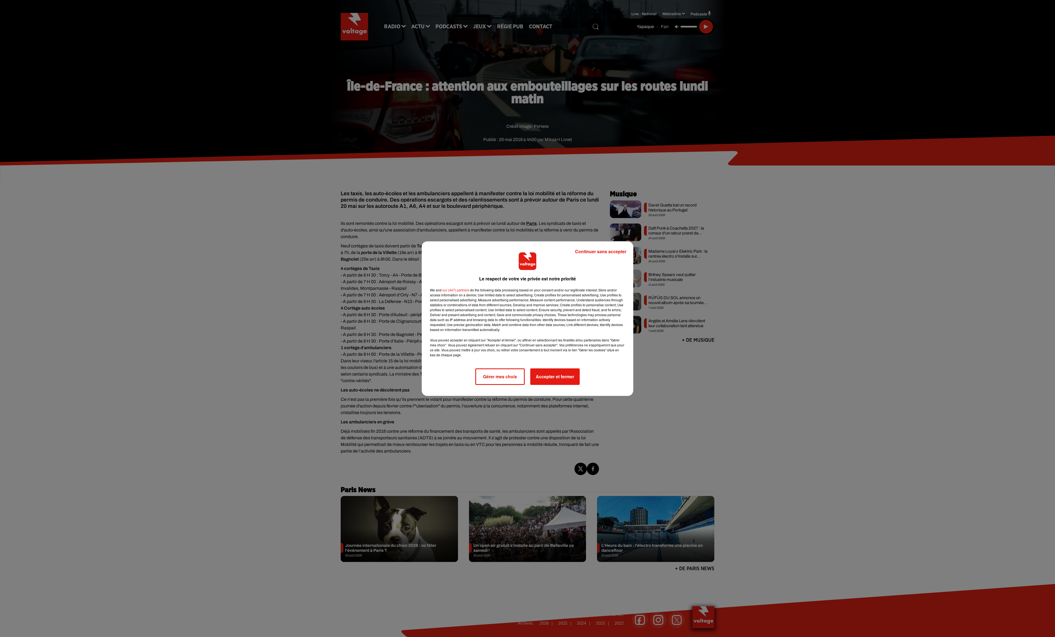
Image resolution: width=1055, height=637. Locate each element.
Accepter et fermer (555, 376)
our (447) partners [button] (455, 290)
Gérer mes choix (500, 376)
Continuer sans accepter (600, 251)
